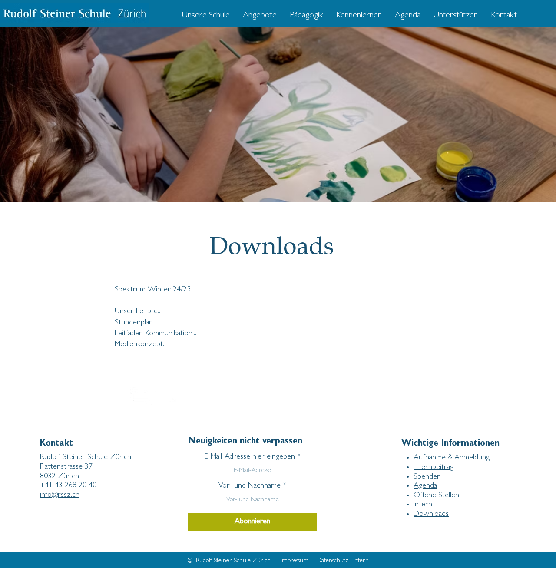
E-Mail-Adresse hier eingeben (249, 457)
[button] (259, 16)
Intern (361, 561)
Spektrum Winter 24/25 (153, 290)
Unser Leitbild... (138, 312)
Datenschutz (332, 561)
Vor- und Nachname (249, 486)
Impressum (295, 561)
